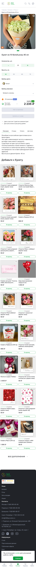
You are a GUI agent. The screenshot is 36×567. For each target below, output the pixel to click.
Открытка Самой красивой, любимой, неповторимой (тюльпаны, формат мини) (26, 345)
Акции (4, 498)
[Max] (33, 3)
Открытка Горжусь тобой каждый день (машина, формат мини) (26, 441)
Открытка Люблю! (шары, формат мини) (8, 409)
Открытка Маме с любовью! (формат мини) (27, 249)
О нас (3, 540)
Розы (3, 492)
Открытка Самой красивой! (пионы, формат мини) (9, 217)
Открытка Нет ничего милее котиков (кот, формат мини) (27, 377)
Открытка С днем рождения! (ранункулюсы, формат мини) (9, 249)
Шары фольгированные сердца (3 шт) (25, 281)
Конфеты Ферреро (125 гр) (26, 217)
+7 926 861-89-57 (13, 511)
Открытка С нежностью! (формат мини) (25, 313)
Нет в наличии (18, 110)
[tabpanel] (18, 31)
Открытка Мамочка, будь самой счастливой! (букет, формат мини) (26, 186)
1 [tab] (18, 50)
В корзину (9, 193)
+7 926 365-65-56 (12, 504)
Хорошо (18, 558)
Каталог (4, 489)
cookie (17, 553)
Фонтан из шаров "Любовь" (8, 376)
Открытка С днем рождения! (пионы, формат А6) (27, 409)
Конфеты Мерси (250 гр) (8, 440)
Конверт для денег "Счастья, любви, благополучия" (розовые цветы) (9, 281)
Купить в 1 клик (18, 116)
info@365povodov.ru (8, 518)
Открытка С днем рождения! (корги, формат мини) (9, 186)
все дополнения (16, 457)
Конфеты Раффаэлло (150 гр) (9, 345)
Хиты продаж (6, 495)
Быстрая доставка (7, 103)
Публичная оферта (8, 546)
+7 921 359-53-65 (18, 515)
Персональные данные (9, 543)
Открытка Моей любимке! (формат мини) (8, 313)
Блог (3, 549)
